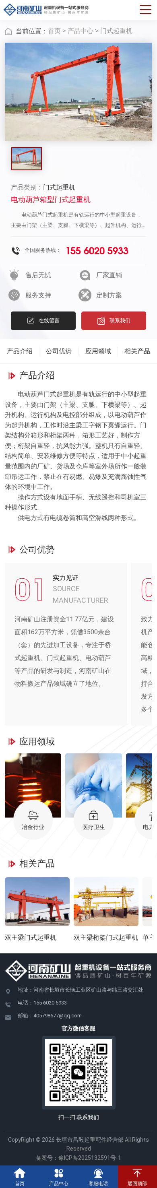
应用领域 (98, 351)
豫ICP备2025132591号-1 (89, 1158)
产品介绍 (20, 351)
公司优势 (59, 351)
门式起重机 (116, 30)
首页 (54, 30)
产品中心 (80, 30)
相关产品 (137, 351)
